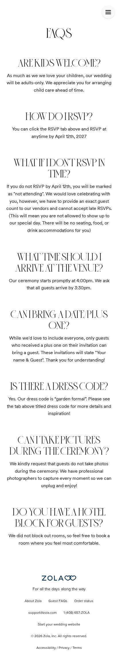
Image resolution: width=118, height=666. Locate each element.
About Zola (33, 601)
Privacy (64, 648)
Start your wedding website (59, 624)
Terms (77, 648)
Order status (83, 601)
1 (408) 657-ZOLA (77, 613)
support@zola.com (42, 613)
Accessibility (46, 648)
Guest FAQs (57, 601)
